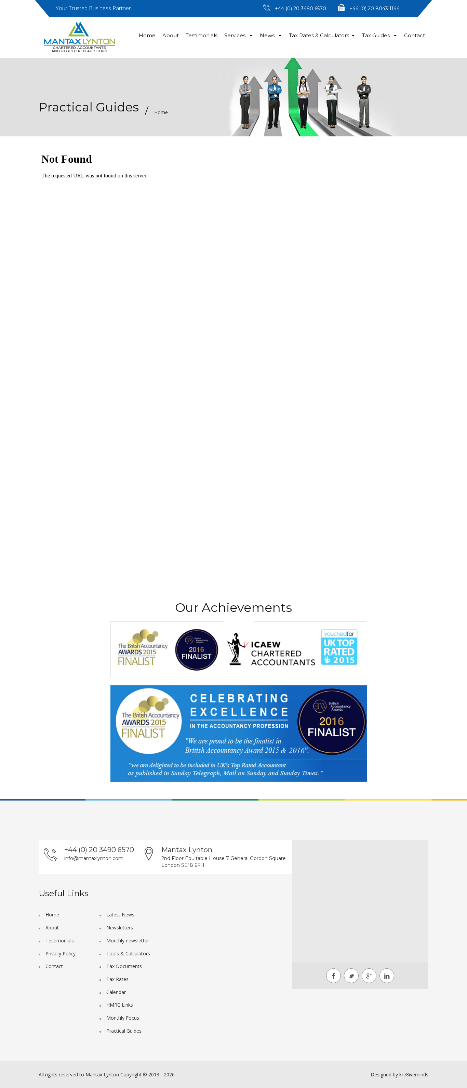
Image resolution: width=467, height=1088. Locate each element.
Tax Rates (117, 979)
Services (235, 35)
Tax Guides (376, 35)
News (268, 35)
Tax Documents (124, 966)
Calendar (116, 992)
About (170, 35)
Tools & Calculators (128, 953)
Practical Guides (124, 1030)
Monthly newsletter (127, 940)
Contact (414, 35)
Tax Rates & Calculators (319, 35)
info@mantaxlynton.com (93, 858)
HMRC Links (119, 1005)
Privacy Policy (60, 953)
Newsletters (119, 927)
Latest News (120, 914)
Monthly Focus (122, 1018)
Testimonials (201, 35)
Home (147, 35)
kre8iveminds (413, 1074)
